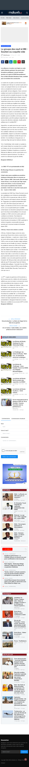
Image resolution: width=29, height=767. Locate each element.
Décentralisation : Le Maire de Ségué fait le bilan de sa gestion (14, 322)
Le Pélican (16, 499)
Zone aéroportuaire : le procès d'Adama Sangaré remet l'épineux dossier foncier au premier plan (20, 662)
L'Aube (15, 642)
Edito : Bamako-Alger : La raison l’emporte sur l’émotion (19, 535)
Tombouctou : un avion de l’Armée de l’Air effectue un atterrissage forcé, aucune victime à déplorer (20, 715)
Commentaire (4, 437)
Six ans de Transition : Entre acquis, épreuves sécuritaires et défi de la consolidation (20, 624)
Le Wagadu (16, 668)
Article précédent (15, 319)
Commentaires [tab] (6, 418)
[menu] (2, 13)
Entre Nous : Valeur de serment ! (20, 633)
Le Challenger (15, 346)
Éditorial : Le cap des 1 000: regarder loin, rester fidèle (20, 516)
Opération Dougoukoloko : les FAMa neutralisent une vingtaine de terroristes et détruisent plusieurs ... (20, 702)
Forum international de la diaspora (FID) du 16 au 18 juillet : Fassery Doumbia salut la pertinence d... (20, 403)
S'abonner (24, 751)
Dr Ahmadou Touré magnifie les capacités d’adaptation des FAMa (20, 506)
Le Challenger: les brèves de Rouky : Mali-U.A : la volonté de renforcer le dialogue (20, 354)
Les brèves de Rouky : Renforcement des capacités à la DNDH (19, 380)
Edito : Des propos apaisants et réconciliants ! (20, 525)
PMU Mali (8, 18)
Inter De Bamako (17, 520)
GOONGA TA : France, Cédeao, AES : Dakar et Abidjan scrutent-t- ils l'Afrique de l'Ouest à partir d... (20, 601)
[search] (27, 13)
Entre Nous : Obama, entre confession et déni (20, 613)
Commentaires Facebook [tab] (18, 418)
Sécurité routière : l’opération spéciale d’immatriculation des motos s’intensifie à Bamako (20, 676)
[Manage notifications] (25, 759)
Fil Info (2, 18)
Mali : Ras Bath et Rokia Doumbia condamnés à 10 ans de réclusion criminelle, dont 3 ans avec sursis (19, 689)
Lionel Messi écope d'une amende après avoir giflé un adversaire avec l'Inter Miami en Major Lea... (15, 581)
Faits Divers (16, 18)
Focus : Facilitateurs (20, 641)
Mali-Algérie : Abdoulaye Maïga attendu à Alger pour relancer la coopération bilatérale (14, 565)
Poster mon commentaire (9, 456)
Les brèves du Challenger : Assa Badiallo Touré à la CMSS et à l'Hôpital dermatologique (20, 368)
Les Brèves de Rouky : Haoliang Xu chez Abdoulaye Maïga (19, 343)
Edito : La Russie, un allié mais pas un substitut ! (20, 495)
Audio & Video (25, 18)
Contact (3, 763)
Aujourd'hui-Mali (16, 408)
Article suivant (13, 325)
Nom (2, 423)
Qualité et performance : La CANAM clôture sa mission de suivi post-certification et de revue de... (15, 557)
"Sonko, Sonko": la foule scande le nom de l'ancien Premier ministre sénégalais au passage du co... (14, 573)
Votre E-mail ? (5, 430)
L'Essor (15, 511)
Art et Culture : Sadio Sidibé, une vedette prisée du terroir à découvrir (14, 328)
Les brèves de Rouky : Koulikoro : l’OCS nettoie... (19, 390)
